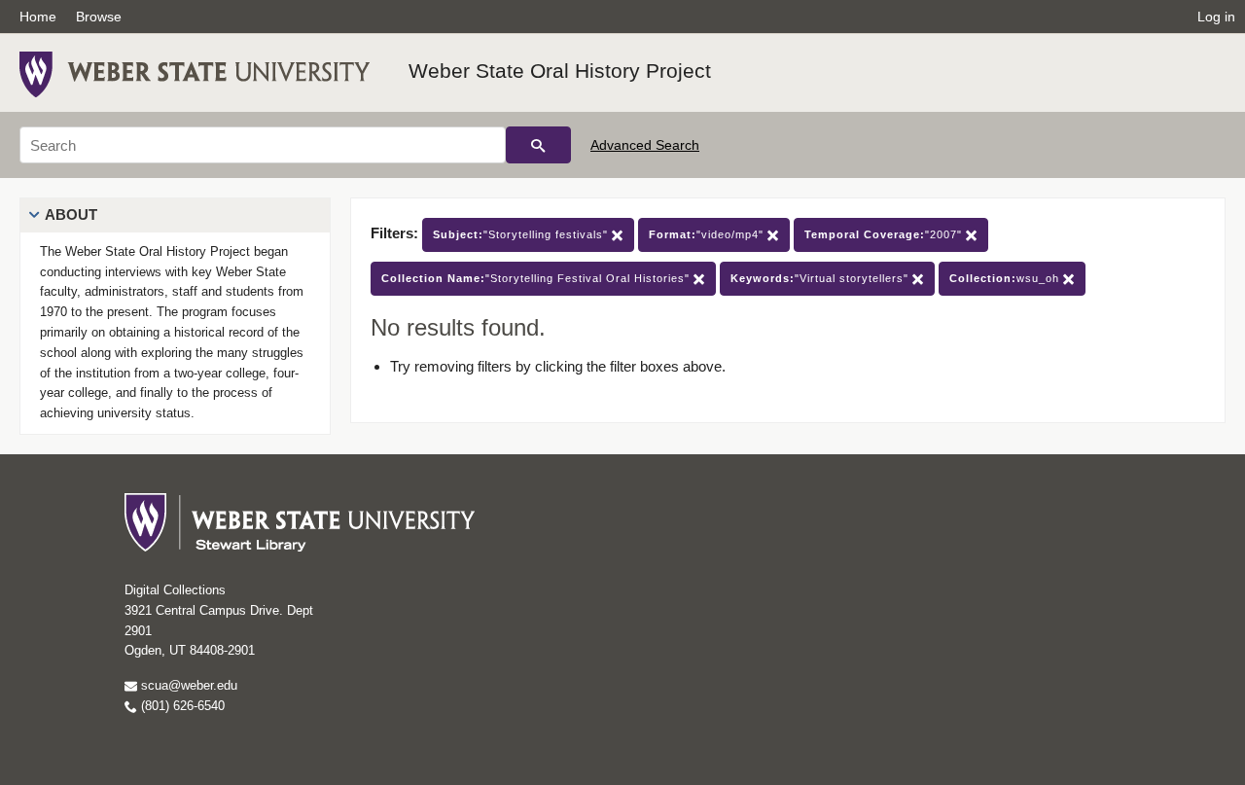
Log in (1216, 16)
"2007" (885, 234)
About (71, 214)
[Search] (538, 144)
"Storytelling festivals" (522, 234)
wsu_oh (1006, 278)
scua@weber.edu (187, 685)
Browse (99, 16)
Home (37, 16)
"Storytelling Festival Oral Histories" (537, 278)
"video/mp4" (708, 234)
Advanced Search (644, 145)
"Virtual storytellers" (821, 278)
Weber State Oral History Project (560, 70)
